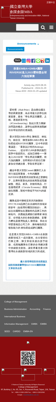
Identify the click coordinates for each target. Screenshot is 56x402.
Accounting (35, 309)
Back (17, 60)
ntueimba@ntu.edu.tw (31, 395)
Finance (47, 309)
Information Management (16, 324)
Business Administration (15, 309)
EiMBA (43, 324)
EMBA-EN (28, 331)
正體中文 (51, 2)
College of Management (15, 301)
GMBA (34, 324)
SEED (7, 331)
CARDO (16, 331)
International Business (14, 316)
